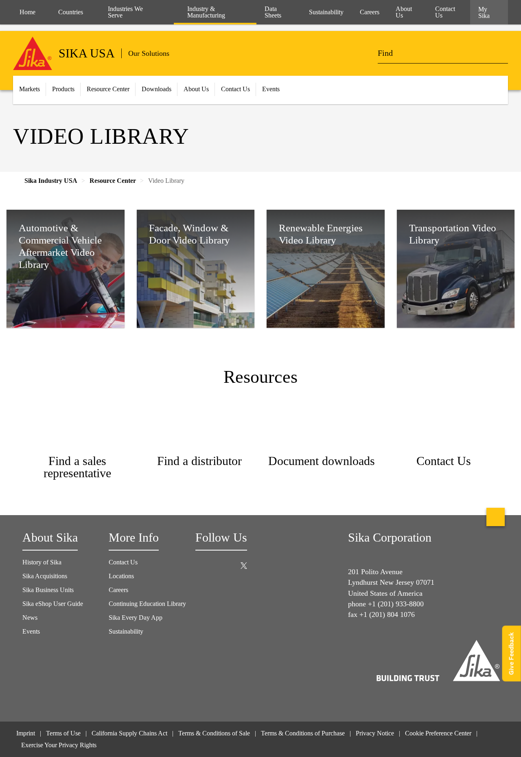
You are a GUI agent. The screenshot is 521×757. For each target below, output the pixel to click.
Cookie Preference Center (438, 733)
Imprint (25, 733)
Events (31, 631)
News (29, 617)
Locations (121, 576)
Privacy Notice (375, 733)
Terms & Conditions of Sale (214, 733)
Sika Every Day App (135, 617)
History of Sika (41, 562)
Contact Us (123, 562)
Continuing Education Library (147, 603)
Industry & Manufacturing (206, 12)
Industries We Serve (125, 12)
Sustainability (126, 631)
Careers (118, 589)
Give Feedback (511, 653)
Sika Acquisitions (44, 576)
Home (27, 12)
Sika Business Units (48, 589)
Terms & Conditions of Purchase (303, 733)
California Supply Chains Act (129, 733)
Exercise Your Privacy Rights (59, 745)
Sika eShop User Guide (52, 603)
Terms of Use (63, 733)
